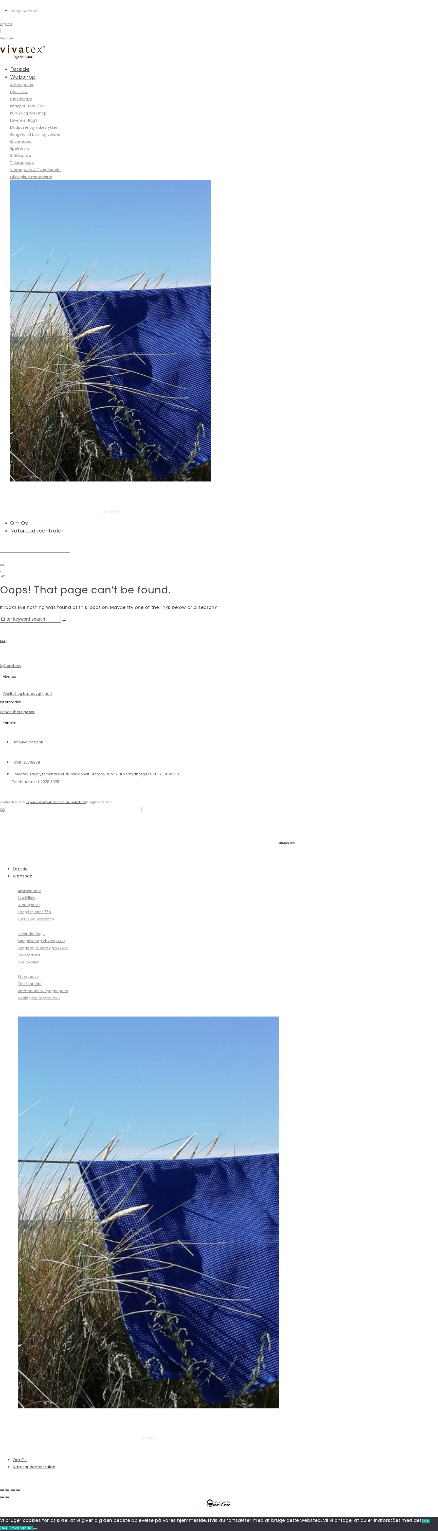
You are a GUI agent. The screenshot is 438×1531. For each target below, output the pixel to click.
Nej (4, 1528)
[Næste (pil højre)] (7, 1497)
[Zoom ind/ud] (2, 1490)
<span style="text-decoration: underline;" (56, 802)
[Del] (13, 1490)
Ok (426, 1521)
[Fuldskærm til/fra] (7, 1490)
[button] (110, 77)
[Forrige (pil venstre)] (2, 1497)
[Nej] (35, 1529)
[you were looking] (2, 564)
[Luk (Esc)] (18, 1490)
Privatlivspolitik (21, 1528)
